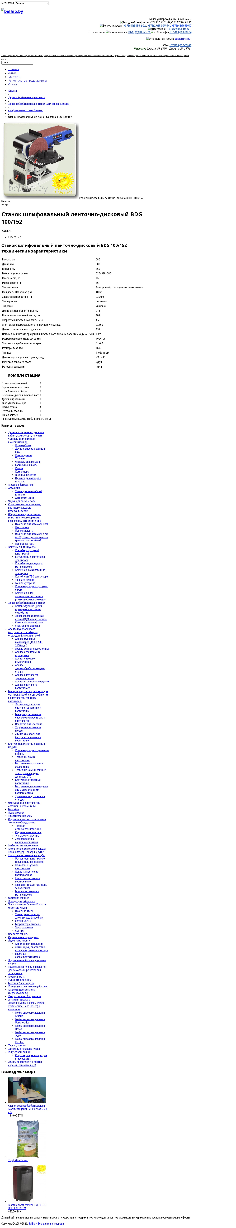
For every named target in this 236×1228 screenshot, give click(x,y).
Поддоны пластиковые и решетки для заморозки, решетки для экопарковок (27, 970)
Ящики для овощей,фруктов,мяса (27, 955)
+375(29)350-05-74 (158, 25)
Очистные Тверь (24, 911)
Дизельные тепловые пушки (24, 1048)
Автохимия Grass (24, 497)
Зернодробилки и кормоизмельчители (26, 840)
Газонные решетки (25, 475)
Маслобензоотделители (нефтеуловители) (21, 991)
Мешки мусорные (25, 583)
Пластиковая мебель (20, 816)
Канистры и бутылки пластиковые (26, 866)
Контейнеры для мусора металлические (29, 565)
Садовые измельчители (28, 832)
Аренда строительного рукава (32, 681)
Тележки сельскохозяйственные (28, 827)
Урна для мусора (24, 579)
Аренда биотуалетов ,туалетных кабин (26, 676)
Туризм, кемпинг (17, 1045)
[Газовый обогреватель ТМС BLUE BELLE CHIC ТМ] (27, 1201)
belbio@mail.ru (182, 38)
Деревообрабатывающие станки (26, 97)
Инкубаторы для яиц (19, 1052)
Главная (13, 69)
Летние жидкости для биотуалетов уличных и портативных (28, 708)
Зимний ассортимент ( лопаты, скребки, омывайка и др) (25, 1063)
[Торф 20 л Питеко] (27, 1157)
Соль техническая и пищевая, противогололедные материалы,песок (24, 508)
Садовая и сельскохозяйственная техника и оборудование (27, 821)
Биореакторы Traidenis (28, 924)
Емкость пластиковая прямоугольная (27, 873)
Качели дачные (23, 455)
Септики (19, 930)
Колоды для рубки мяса (21, 901)
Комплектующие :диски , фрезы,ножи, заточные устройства (29, 609)
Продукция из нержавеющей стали (28, 986)
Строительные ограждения (23, 937)
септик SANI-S (23, 921)
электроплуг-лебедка (27, 625)
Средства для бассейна (28, 724)
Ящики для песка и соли (21, 501)
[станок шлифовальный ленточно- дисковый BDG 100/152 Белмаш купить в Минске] (40, 198)
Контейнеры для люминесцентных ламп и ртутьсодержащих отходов (30, 596)
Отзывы (13, 84)
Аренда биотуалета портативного (26, 686)
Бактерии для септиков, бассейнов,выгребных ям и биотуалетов (30, 717)
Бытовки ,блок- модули (21, 983)
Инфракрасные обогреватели (24, 996)
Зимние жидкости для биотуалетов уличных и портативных (28, 737)
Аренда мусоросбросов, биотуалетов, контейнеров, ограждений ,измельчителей (24, 632)
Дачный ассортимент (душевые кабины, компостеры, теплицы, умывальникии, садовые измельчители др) (26, 437)
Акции (12, 73)
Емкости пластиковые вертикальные (27, 880)
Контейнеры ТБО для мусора (31, 576)
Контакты (14, 77)
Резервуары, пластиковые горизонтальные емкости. (30, 860)
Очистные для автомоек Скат (31, 524)
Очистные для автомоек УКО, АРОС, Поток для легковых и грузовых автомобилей (31, 537)
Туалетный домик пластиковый (25, 758)
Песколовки (22, 527)
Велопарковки (16, 812)
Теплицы (20, 458)
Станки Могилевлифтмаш (29, 622)
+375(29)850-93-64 (180, 32)
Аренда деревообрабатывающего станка (30, 668)
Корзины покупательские (29, 943)
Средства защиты (18, 934)
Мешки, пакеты (16, 976)
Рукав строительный (19, 980)
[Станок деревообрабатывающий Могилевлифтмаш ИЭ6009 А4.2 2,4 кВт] (27, 1102)
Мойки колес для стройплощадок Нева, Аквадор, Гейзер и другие (27, 850)
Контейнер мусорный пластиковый (27, 552)
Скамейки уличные (18, 898)
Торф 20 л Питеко (18, 1160)
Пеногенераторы (24, 543)
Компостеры (22, 471)
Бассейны (13, 809)
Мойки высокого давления (23, 845)
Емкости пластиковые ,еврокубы (26, 855)
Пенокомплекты (24, 530)
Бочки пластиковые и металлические (27, 893)
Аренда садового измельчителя (25, 660)
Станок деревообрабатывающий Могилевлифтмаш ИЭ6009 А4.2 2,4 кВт (27, 1109)
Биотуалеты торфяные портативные (28, 781)
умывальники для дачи (27, 461)
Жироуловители (24, 927)
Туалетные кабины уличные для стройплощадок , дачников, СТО (30, 773)
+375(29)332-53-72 (139, 32)
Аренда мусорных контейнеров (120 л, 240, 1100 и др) (29, 642)
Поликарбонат (23, 445)
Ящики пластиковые (19, 940)
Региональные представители (27, 80)
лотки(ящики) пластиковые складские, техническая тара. (31, 948)
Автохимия (14, 488)
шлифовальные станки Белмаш (25, 110)
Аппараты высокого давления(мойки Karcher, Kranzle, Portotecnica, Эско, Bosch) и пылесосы (26, 1004)
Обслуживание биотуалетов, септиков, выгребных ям (24, 804)
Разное (19, 468)
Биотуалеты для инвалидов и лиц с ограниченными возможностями (31, 790)
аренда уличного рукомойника (32, 648)
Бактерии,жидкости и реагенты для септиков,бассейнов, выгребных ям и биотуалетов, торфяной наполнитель (28, 696)
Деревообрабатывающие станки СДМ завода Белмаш (38, 103)
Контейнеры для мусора (22, 547)
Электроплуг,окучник (27, 835)
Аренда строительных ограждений (27, 653)
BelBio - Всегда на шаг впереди (46, 1223)
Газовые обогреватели (21, 484)
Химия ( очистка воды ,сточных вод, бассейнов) (29, 916)
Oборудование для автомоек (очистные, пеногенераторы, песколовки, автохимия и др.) (24, 517)
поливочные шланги (26, 465)
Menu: (11, 3)
